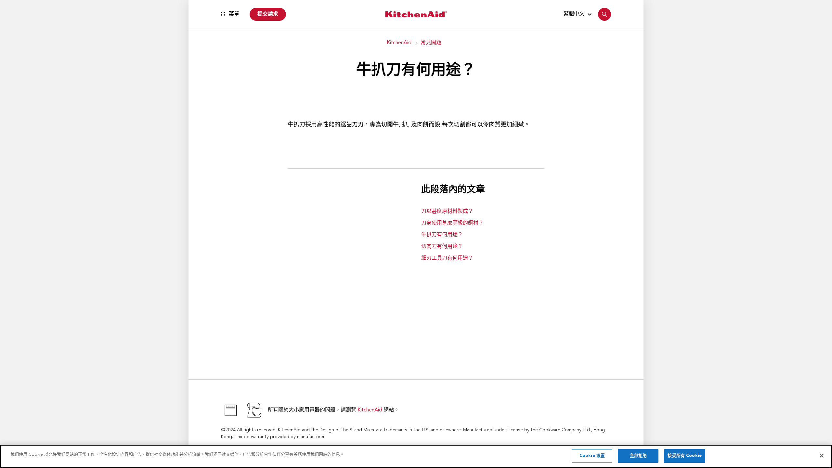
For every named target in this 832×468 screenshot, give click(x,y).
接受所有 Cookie (684, 456)
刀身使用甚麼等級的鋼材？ (452, 223)
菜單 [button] (233, 14)
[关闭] (821, 455)
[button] (578, 14)
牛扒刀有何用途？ (442, 235)
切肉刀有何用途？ (442, 246)
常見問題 (431, 43)
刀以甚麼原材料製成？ (447, 211)
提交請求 (267, 14)
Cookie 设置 (592, 456)
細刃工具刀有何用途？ (447, 258)
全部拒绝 (638, 456)
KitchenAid (399, 43)
